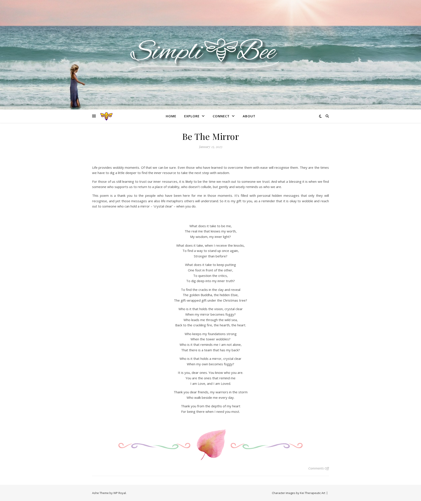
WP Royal (119, 493)
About (249, 116)
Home (171, 116)
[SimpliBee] (210, 52)
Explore (192, 116)
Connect (221, 116)
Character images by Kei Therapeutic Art (298, 493)
